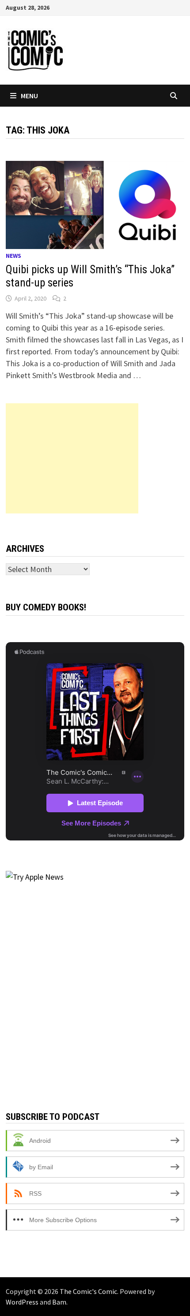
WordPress (22, 1301)
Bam (59, 1301)
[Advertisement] (72, 458)
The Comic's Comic (88, 1291)
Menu (29, 95)
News (13, 256)
